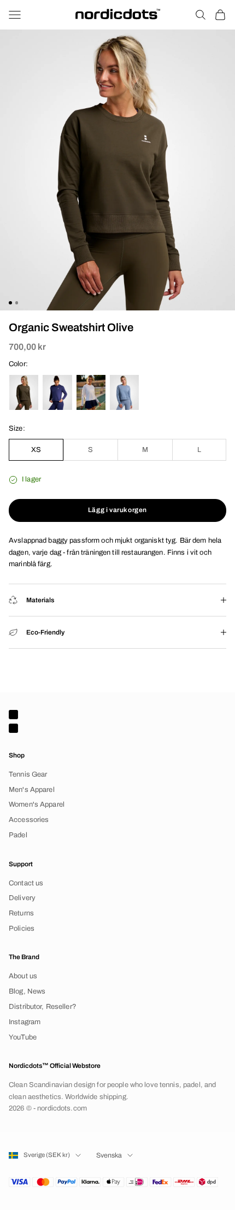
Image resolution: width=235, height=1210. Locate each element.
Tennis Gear (28, 774)
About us (23, 976)
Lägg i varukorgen (117, 510)
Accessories (29, 820)
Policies (21, 928)
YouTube (23, 1037)
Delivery (22, 898)
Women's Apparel (36, 804)
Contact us (26, 883)
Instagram (24, 1022)
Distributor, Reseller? (43, 1007)
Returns (21, 913)
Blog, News (27, 991)
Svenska (109, 1155)
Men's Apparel (32, 790)
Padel (18, 835)
